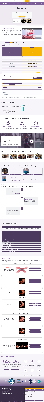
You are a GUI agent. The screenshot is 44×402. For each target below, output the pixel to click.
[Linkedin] (7, 392)
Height (4, 111)
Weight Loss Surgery (12, 3)
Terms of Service (21, 401)
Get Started (17, 193)
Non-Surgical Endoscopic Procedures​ (22, 313)
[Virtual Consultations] (35, 3)
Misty (13, 153)
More (31, 3)
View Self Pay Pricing (29, 396)
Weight (10, 111)
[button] (33, 3)
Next (34, 400)
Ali (22, 153)
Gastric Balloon (9, 330)
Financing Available (19, 1)
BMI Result (13, 111)
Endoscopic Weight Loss (19, 3)
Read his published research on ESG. (18, 180)
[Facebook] (2, 392)
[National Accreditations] (39, 361)
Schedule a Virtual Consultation (30, 394)
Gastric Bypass (9, 292)
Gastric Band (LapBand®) (9, 304)
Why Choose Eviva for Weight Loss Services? (12, 358)
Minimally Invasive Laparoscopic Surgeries (22, 263)
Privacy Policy (16, 401)
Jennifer (5, 153)
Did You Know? (13, 177)
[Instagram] (5, 392)
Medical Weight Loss (27, 3)
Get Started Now (22, 16)
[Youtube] (4, 392)
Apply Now (40, 87)
